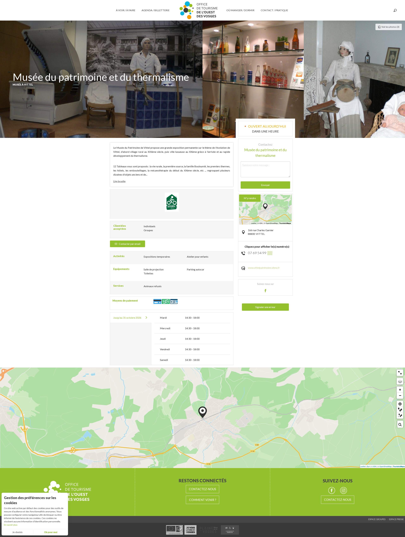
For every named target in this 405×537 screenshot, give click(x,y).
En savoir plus (10, 524)
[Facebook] (332, 490)
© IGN (373, 466)
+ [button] (400, 390)
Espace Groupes (377, 519)
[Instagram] (343, 490)
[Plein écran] (400, 373)
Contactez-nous (202, 489)
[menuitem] (126, 10)
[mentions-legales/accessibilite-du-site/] (230, 530)
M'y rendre (250, 198)
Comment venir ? (202, 500)
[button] (395, 10)
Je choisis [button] (17, 532)
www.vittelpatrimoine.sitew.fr (264, 267)
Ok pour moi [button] (50, 532)
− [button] (400, 395)
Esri (368, 466)
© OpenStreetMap (385, 466)
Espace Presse (396, 519)
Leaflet (362, 466)
